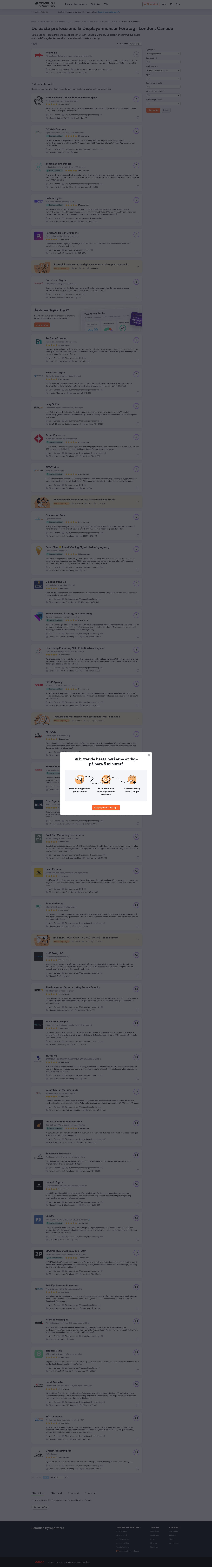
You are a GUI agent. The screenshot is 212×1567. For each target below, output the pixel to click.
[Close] (149, 755)
